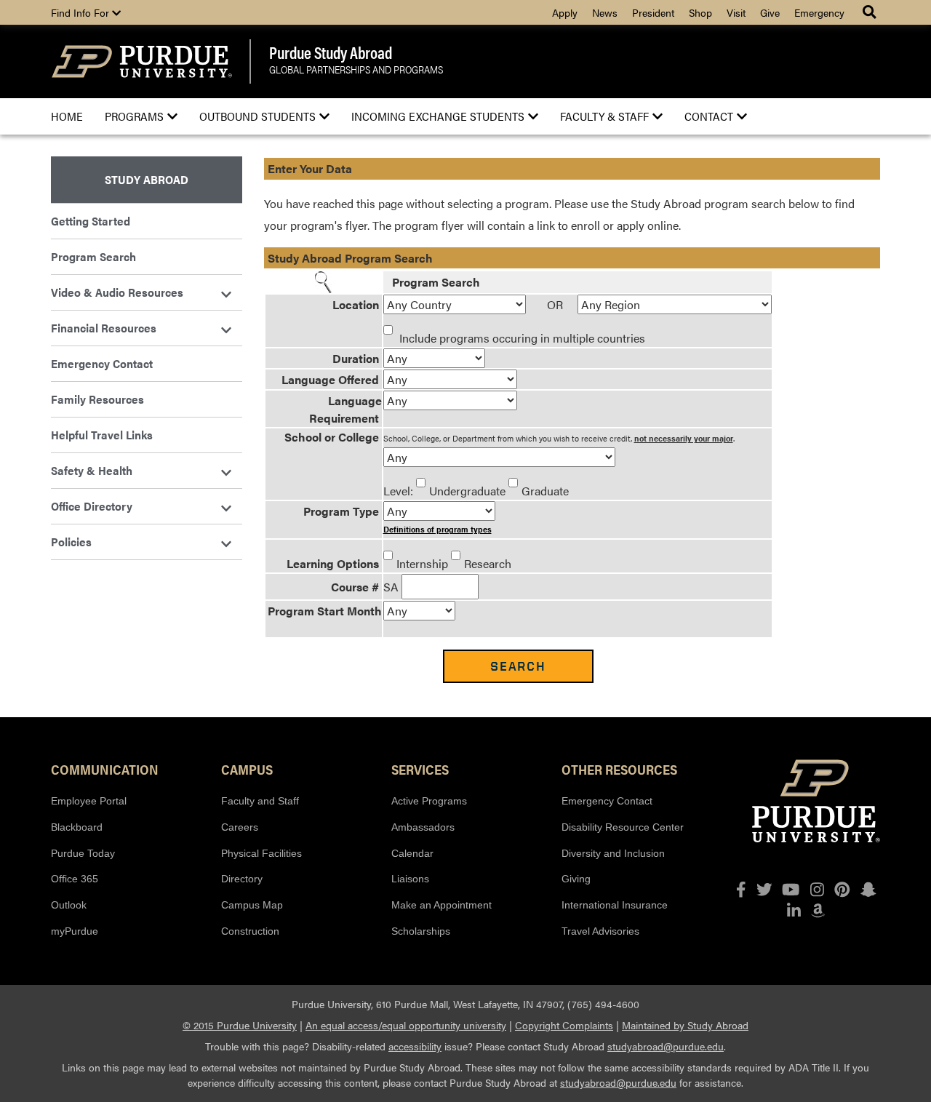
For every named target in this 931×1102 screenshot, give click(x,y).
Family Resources (97, 399)
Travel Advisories (600, 931)
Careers (239, 827)
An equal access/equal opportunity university (405, 1025)
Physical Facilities (261, 853)
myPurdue (74, 931)
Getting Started (90, 220)
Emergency (819, 12)
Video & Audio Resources (117, 292)
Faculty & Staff (604, 116)
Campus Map (252, 905)
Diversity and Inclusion (613, 853)
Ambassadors (423, 827)
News (605, 12)
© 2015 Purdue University (240, 1025)
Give (770, 12)
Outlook (69, 905)
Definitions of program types (437, 529)
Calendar (412, 853)
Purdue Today (83, 853)
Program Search (93, 256)
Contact (708, 116)
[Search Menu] (871, 12)
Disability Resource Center (623, 827)
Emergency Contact (102, 363)
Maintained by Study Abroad (685, 1025)
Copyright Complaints (564, 1025)
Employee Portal (89, 801)
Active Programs (429, 801)
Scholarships (420, 931)
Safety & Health (91, 470)
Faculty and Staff (260, 801)
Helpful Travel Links (102, 434)
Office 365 (74, 879)
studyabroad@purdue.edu (665, 1046)
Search (518, 666)
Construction (250, 931)
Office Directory (91, 506)
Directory (242, 879)
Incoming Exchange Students (437, 116)
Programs (134, 116)
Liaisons (410, 879)
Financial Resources (103, 327)
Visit (736, 12)
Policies (71, 541)
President (653, 12)
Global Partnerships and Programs (356, 70)
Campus (247, 768)
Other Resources (619, 768)
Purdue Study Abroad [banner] (330, 52)
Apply (565, 12)
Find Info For (81, 12)
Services (420, 768)
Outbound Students (257, 116)
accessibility (414, 1046)
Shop (700, 12)
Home (67, 116)
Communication (105, 768)
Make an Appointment (441, 905)
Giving (576, 879)
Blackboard (77, 827)
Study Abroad (146, 179)
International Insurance (615, 905)
